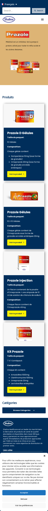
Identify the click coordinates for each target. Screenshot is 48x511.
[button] (44, 456)
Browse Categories (22, 410)
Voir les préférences (24, 505)
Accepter (24, 492)
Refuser (24, 499)
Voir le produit (16, 174)
